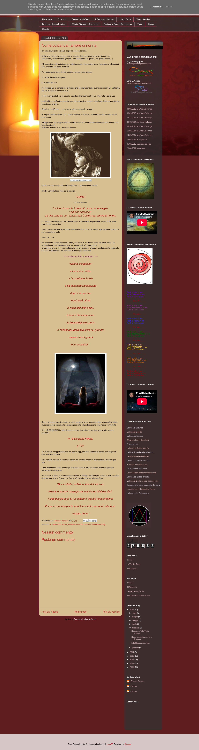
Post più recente (50, 612)
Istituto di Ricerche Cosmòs (138, 595)
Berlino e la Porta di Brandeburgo (118, 24)
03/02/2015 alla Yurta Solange (139, 113)
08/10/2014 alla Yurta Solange (139, 126)
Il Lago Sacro (125, 19)
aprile (134, 624)
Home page (47, 19)
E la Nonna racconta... (140, 643)
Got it (168, 7)
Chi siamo (62, 19)
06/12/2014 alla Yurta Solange (139, 118)
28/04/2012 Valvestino (136, 148)
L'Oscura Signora (137, 681)
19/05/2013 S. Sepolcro (137, 139)
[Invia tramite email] (84, 520)
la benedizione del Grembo (79, 524)
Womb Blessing (143, 19)
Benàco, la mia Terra (80, 19)
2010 (132, 667)
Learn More (156, 7)
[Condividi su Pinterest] (95, 520)
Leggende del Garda (135, 591)
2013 (132, 656)
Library (151, 24)
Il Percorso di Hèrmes (104, 19)
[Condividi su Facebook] (92, 520)
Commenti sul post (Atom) (85, 619)
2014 (132, 652)
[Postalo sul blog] (87, 520)
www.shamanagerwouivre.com (139, 83)
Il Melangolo (132, 568)
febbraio (135, 628)
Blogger (128, 744)
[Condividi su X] (89, 520)
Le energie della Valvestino (53, 24)
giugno (135, 617)
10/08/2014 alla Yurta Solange (139, 131)
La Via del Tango (134, 564)
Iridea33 (130, 560)
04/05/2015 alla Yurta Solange (139, 109)
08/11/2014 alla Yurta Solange (139, 122)
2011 (132, 663)
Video (140, 24)
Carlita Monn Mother (58, 524)
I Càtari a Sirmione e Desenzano (84, 24)
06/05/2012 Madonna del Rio (139, 144)
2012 (132, 660)
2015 (132, 610)
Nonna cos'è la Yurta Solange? (140, 632)
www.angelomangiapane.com (139, 64)
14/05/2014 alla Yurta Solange (139, 135)
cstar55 (110, 744)
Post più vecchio (111, 612)
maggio (135, 620)
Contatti (45, 29)
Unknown (133, 686)
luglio (134, 613)
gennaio (135, 648)
